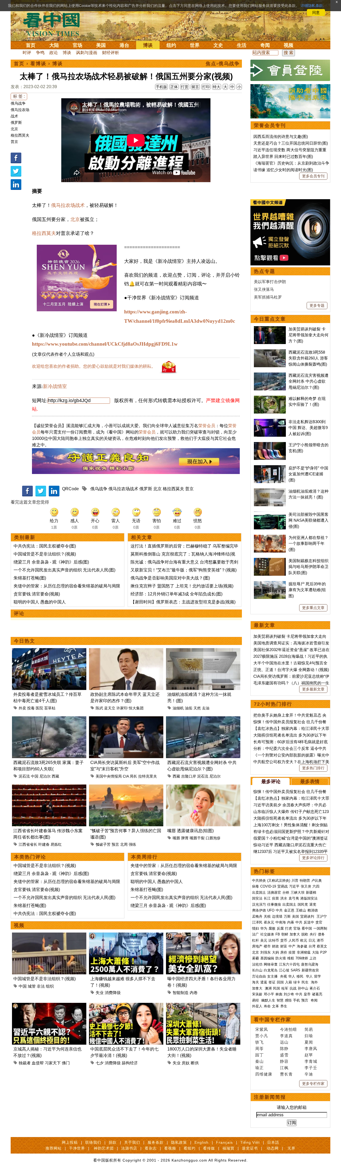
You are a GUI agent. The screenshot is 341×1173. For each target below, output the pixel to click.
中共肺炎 (259, 880)
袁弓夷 (294, 898)
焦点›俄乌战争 (223, 63)
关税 (267, 916)
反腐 (280, 928)
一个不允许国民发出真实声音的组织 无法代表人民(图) (64, 570)
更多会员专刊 (313, 176)
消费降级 (113, 992)
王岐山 (301, 910)
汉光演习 (259, 904)
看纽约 (190, 1148)
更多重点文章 (313, 608)
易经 (256, 1000)
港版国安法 (309, 898)
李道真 (286, 1035)
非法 (41, 986)
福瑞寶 (228, 1148)
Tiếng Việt (250, 1142)
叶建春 (44, 844)
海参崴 (302, 946)
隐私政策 (179, 1142)
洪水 (283, 898)
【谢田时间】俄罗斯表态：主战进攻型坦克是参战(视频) (183, 602)
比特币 (274, 940)
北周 (124, 844)
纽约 (171, 45)
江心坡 (284, 970)
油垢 (188, 708)
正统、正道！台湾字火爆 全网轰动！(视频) (291, 669)
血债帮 (38, 1063)
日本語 (273, 1142)
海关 (255, 982)
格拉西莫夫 (20, 135)
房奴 (186, 1063)
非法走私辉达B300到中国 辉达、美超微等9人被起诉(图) (308, 427)
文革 (275, 1006)
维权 (290, 958)
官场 (77, 45)
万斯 (287, 916)
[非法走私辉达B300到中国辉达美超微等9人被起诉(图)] (270, 421)
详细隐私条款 (312, 5)
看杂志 (151, 1148)
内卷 (194, 992)
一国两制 (320, 928)
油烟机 (178, 708)
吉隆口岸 (188, 776)
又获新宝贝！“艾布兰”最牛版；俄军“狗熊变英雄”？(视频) (184, 570)
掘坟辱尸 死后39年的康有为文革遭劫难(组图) (307, 590)
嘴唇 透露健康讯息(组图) (190, 830)
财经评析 (110, 52)
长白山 (257, 970)
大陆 (54, 45)
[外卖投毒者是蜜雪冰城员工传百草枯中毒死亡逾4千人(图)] (49, 651)
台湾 (311, 946)
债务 (321, 934)
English (201, 1142)
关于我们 (132, 1142)
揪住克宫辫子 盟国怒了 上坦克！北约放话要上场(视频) (182, 586)
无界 (291, 1148)
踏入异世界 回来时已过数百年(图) (283, 156)
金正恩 (289, 910)
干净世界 (77, 1148)
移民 (300, 976)
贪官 (318, 922)
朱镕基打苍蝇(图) (30, 578)
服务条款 (156, 1142)
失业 (100, 992)
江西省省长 (28, 844)
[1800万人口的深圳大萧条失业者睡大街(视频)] (203, 1006)
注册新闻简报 (270, 1097)
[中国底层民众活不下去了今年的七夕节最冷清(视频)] (126, 1006)
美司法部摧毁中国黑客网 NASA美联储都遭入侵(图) (308, 520)
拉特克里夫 (147, 776)
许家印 (122, 708)
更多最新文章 (313, 689)
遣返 (263, 982)
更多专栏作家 (313, 1083)
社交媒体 (267, 934)
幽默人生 (268, 1000)
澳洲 (268, 988)
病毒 (255, 886)
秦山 (259, 1061)
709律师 (301, 958)
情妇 (255, 928)
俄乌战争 (18, 103)
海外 (315, 982)
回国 (280, 982)
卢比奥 (316, 880)
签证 (272, 982)
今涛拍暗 (288, 1029)
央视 (283, 976)
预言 (115, 844)
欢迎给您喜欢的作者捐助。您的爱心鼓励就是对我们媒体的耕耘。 (94, 366)
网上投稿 (70, 1142)
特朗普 (305, 880)
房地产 (257, 946)
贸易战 (282, 886)
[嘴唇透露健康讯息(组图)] (203, 787)
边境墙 (277, 916)
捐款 (113, 1142)
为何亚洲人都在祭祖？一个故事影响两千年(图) (308, 543)
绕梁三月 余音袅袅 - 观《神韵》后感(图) (51, 562)
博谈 (148, 45)
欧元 (303, 940)
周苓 (259, 1048)
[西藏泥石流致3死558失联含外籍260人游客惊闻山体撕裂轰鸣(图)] (270, 352)
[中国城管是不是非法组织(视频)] (49, 935)
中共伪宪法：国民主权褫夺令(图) (45, 546)
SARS (295, 970)
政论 (53, 52)
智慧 (280, 1000)
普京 (14, 142)
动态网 (273, 1148)
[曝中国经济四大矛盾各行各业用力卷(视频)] (203, 935)
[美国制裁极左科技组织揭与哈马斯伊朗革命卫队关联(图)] (270, 560)
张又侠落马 (264, 289)
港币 (320, 940)
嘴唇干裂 (197, 838)
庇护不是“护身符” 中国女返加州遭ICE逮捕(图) (308, 474)
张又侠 (306, 886)
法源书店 (129, 1148)
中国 (34, 776)
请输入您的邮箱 (292, 1107)
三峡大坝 (298, 892)
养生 (283, 1006)
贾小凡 (261, 1035)
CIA (126, 776)
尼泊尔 (45, 776)
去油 (205, 708)
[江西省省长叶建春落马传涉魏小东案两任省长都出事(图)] (49, 787)
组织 (50, 986)
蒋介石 (315, 988)
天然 (197, 708)
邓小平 (269, 994)
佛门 (66, 1063)
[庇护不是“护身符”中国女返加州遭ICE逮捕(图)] (270, 468)
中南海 (280, 922)
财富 (283, 946)
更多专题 (317, 305)
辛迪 (309, 1074)
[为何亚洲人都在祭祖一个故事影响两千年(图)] (270, 537)
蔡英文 (322, 946)
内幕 (290, 922)
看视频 (170, 1148)
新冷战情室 (55, 386)
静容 (284, 1061)
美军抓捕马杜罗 (268, 297)
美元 (263, 940)
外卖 (22, 708)
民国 (276, 988)
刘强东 (265, 952)
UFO (270, 910)
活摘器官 (274, 892)
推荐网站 (54, 1148)
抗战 (293, 988)
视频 (288, 45)
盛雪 (284, 1055)
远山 (284, 1042)
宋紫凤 (261, 1029)
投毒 (31, 708)
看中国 (54, 24)
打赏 (184, 87)
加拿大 (295, 934)
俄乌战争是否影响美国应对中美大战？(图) (170, 578)
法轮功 (257, 964)
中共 (279, 910)
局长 (133, 776)
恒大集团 (136, 708)
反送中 (309, 922)
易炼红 (56, 844)
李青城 (311, 1061)
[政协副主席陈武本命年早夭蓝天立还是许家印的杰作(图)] (126, 651)
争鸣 (40, 52)
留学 (317, 976)
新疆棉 (311, 892)
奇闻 (265, 45)
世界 (195, 45)
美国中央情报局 (109, 776)
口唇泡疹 (213, 838)
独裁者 (25, 1063)
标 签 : (19, 96)
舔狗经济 (130, 1063)
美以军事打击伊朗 (270, 281)
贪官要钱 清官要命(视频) (37, 594)
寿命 (267, 1006)
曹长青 (286, 1074)
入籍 (288, 982)
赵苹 (309, 1055)
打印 (206, 87)
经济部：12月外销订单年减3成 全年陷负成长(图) (176, 594)
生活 (241, 45)
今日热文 (24, 641)
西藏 (55, 776)
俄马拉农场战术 (68, 205)
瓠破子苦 (103, 844)
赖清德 (312, 910)
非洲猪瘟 (304, 952)
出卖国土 (259, 892)
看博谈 (38, 63)
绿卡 (296, 982)
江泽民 (257, 922)
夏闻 (309, 1042)
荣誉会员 (206, 425)
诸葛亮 (317, 994)
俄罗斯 (16, 122)
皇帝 (307, 994)
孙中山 (303, 988)
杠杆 (255, 940)
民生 (306, 982)
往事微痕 (274, 904)
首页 (30, 45)
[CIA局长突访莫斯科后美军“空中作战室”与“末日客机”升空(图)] (126, 719)
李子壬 (311, 1067)
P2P (323, 952)
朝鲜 (284, 934)
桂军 (284, 988)
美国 (101, 45)
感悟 (288, 1000)
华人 (291, 976)
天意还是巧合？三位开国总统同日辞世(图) (290, 143)
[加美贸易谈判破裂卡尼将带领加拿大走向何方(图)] (270, 329)
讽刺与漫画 (86, 52)
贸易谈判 (307, 916)
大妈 (275, 952)
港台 (124, 45)
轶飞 (259, 1042)
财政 (275, 946)
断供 (195, 1063)
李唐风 (311, 1048)
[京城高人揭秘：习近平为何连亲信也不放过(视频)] (49, 1006)
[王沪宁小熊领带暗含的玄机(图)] (270, 445)
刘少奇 (289, 994)
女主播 (273, 976)
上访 (312, 958)
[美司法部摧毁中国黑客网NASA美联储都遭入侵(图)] (270, 514)
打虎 (288, 928)
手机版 (161, 87)
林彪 (278, 994)
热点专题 (264, 271)
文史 (218, 45)
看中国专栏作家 (272, 1019)
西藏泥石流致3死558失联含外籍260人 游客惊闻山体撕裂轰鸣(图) (308, 358)
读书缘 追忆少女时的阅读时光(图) (283, 169)
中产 (292, 946)
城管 (32, 986)
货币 (283, 940)
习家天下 (53, 1063)
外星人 (257, 1006)
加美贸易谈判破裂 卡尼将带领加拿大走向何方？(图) (308, 335)
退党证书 (250, 1148)
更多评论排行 (313, 858)
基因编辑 (267, 958)
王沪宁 (321, 916)
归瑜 (309, 1035)
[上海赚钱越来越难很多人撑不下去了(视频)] (126, 935)
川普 (294, 880)
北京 (14, 129)
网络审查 (271, 964)
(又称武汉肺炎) (278, 880)
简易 (309, 1029)
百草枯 (49, 708)
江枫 (284, 1067)
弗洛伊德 (259, 910)
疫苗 (275, 898)
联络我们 (93, 1142)
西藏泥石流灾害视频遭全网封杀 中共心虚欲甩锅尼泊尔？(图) (308, 381)
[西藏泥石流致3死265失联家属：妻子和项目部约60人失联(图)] (49, 719)
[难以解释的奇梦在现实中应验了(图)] (270, 398)
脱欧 (304, 934)
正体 (174, 87)
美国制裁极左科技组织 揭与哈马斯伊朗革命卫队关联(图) (308, 566)
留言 (195, 87)
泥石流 (24, 776)
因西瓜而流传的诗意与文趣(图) (280, 136)
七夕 (100, 1063)
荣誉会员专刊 (270, 125)
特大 (216, 87)
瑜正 (259, 1067)
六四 (315, 886)
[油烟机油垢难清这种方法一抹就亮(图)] (203, 651)
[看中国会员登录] (290, 70)
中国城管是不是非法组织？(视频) (45, 554)
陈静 (284, 1048)
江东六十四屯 (289, 964)
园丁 (259, 1055)
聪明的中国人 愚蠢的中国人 (40, 602)
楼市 (267, 946)
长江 (267, 898)
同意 (316, 12)
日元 (311, 940)
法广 (255, 934)
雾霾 (255, 958)
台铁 (285, 892)
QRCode (70, 489)
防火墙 (280, 958)
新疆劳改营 (310, 970)
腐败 (272, 928)
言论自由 (259, 976)
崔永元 (269, 922)
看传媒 (209, 1148)
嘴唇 (176, 838)
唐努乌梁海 (309, 964)
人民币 (294, 940)
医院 (39, 708)
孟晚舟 (257, 916)
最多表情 (309, 781)
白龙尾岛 (271, 970)
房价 (283, 952)
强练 (132, 844)
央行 (313, 934)
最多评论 (271, 781)
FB (277, 934)
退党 (312, 904)
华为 (263, 928)
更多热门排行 (313, 768)
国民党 (303, 904)
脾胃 (185, 838)
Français (224, 1142)
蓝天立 (109, 708)
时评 (27, 52)
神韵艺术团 (104, 1148)
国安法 (257, 898)
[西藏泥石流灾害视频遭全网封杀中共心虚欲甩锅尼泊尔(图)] (203, 719)
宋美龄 (257, 994)
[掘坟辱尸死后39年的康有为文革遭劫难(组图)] (270, 584)
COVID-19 (268, 886)
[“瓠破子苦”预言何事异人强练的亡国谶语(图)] (126, 787)
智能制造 (181, 992)
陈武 (99, 708)
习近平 (294, 886)
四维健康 (263, 1074)
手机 (296, 1000)
